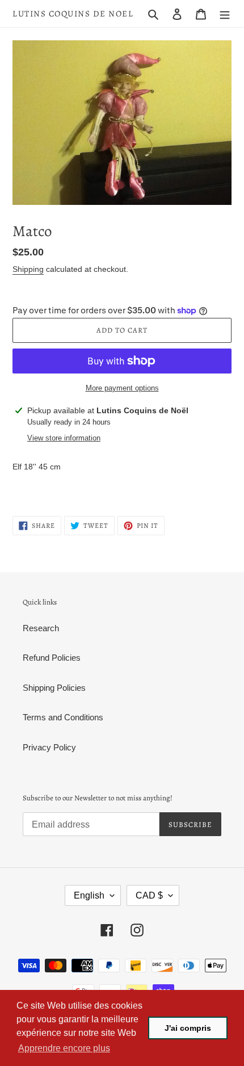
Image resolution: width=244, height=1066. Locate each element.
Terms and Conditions (63, 717)
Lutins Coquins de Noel (72, 14)
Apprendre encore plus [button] (64, 1048)
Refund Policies (52, 657)
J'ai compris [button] (188, 1028)
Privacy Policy (49, 747)
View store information (63, 438)
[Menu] (225, 14)
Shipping (28, 269)
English (89, 895)
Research (41, 628)
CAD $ (149, 895)
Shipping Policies (54, 688)
